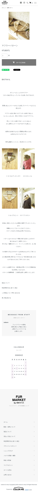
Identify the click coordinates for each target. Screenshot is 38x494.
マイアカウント (8, 465)
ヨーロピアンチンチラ (13, 176)
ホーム (3, 7)
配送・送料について (9, 427)
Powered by (9, 489)
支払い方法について (9, 436)
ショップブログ (8, 451)
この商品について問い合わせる (11, 293)
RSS (5, 460)
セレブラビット (13, 215)
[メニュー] (35, 3)
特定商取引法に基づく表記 (9, 288)
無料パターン (10, 7)
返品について (6, 283)
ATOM (9, 460)
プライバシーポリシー (10, 446)
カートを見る (7, 470)
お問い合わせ (7, 475)
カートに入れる (20, 62)
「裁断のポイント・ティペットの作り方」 (19, 244)
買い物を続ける (6, 298)
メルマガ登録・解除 (9, 455)
